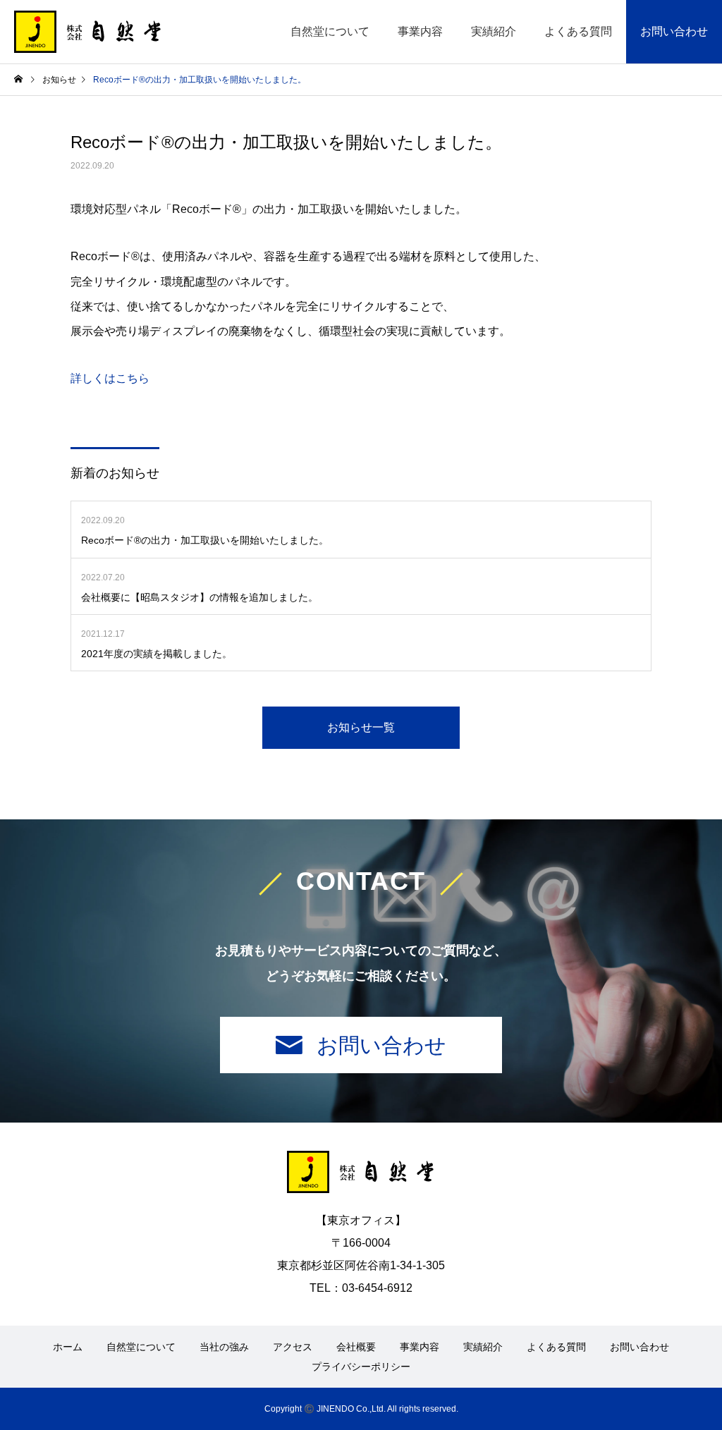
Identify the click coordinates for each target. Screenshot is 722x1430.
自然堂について (329, 31)
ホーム (67, 1346)
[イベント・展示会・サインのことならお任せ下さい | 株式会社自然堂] (88, 32)
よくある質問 (578, 31)
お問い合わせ (674, 31)
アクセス (292, 1346)
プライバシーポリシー (361, 1366)
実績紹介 (493, 31)
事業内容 (420, 31)
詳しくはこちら (110, 378)
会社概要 (356, 1346)
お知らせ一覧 (361, 727)
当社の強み (224, 1346)
